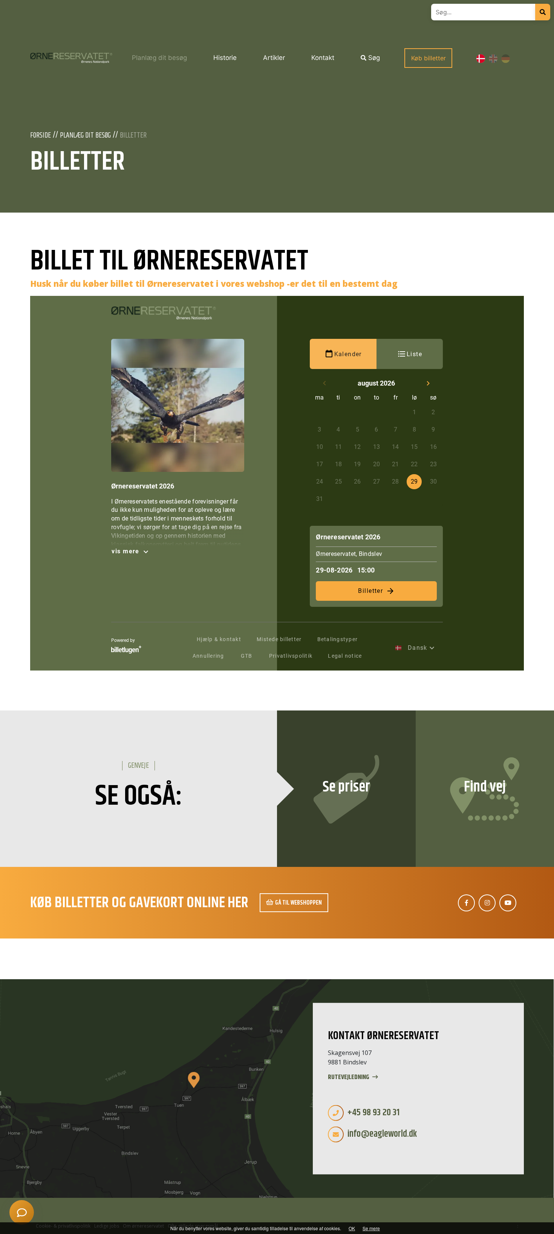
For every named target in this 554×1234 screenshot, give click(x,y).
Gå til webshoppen (298, 903)
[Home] (71, 58)
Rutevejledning (349, 1077)
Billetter (133, 135)
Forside (40, 135)
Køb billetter (428, 58)
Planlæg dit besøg (85, 135)
